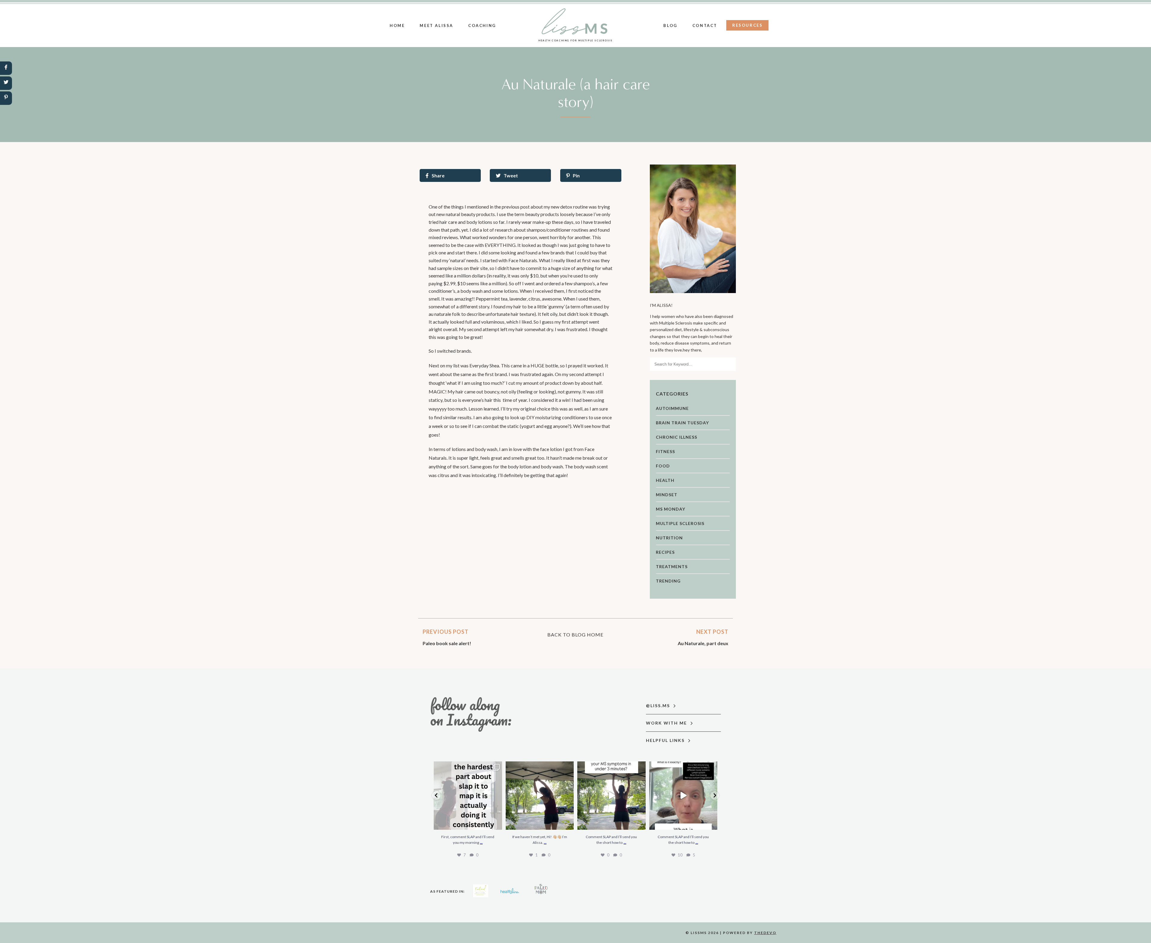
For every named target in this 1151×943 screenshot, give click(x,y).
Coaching (482, 25)
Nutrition (669, 537)
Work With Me (667, 722)
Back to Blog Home (575, 634)
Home (397, 25)
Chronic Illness (676, 437)
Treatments (672, 566)
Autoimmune (672, 408)
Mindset (666, 494)
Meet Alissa (436, 25)
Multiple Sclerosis (680, 523)
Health (665, 480)
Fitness (665, 451)
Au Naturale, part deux (703, 643)
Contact (704, 25)
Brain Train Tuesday (682, 422)
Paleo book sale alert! (447, 643)
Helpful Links (666, 740)
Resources (747, 25)
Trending (668, 580)
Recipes (665, 552)
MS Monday (670, 509)
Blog (670, 25)
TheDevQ (765, 932)
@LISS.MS (658, 705)
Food (663, 465)
